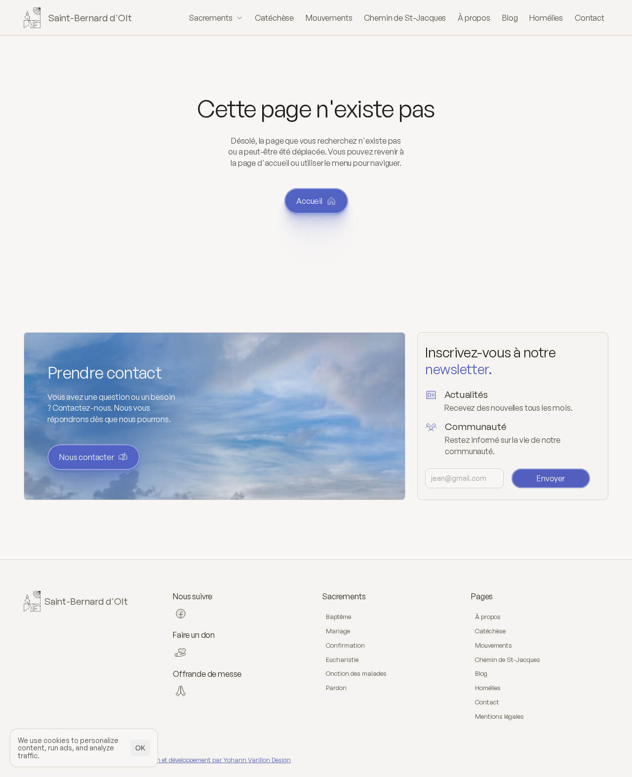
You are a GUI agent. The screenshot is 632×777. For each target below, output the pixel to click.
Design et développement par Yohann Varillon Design (216, 760)
